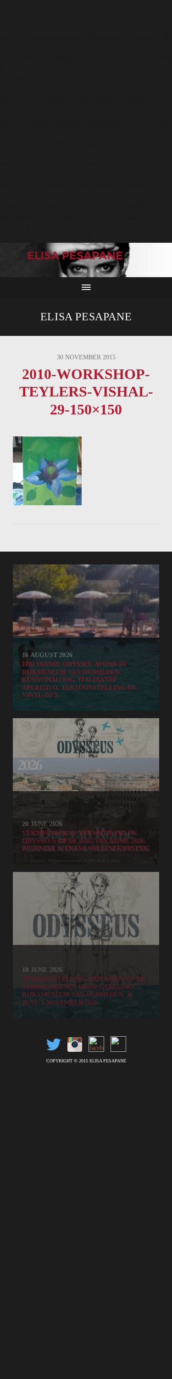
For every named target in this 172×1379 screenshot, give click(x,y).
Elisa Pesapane (86, 317)
